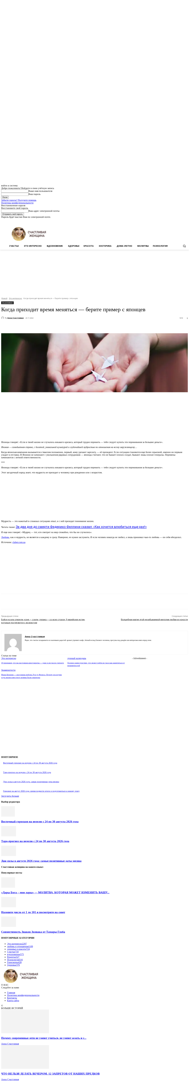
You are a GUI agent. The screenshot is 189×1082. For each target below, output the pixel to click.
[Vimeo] (182, 220)
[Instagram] (174, 220)
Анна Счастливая (15, 318)
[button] (184, 245)
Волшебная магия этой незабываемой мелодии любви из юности (154, 619)
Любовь (5, 537)
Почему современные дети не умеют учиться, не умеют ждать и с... (43, 1038)
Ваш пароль (34, 194)
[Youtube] (186, 220)
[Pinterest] (55, 326)
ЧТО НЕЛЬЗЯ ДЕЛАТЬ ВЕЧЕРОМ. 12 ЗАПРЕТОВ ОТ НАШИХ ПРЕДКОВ (50, 1073)
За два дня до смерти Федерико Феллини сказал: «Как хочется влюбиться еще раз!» (81, 527)
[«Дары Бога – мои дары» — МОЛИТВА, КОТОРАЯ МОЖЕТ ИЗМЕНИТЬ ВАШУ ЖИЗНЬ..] (8, 887)
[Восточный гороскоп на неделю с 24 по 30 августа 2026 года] (8, 816)
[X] (178, 220)
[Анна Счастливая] (3, 317)
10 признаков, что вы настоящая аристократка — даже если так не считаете (32, 663)
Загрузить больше (10, 796)
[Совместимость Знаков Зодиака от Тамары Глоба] (8, 926)
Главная (11, 992)
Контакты (12, 998)
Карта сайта (13, 1000)
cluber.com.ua (18, 542)
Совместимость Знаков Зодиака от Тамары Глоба (33, 931)
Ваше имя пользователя (40, 191)
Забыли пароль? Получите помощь (18, 200)
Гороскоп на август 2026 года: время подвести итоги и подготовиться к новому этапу (41, 791)
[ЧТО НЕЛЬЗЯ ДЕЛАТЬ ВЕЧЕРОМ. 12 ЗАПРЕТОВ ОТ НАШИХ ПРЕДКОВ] (25, 1068)
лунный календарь (76, 658)
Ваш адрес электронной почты (44, 211)
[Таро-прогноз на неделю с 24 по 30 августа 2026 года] (8, 835)
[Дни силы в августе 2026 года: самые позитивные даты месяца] (8, 855)
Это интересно (15, 298)
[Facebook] (169, 220)
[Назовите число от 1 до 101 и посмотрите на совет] (8, 906)
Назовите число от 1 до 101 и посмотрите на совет (33, 912)
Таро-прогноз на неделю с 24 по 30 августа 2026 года (27, 772)
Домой (4, 298)
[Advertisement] (94, 271)
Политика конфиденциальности (17, 203)
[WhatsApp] (66, 326)
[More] (77, 326)
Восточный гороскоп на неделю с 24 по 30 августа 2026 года (30, 763)
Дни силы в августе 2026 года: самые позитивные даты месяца (31, 782)
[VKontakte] (36, 644)
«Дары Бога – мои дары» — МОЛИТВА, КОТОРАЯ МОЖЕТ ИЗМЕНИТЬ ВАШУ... (55, 892)
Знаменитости (8, 670)
